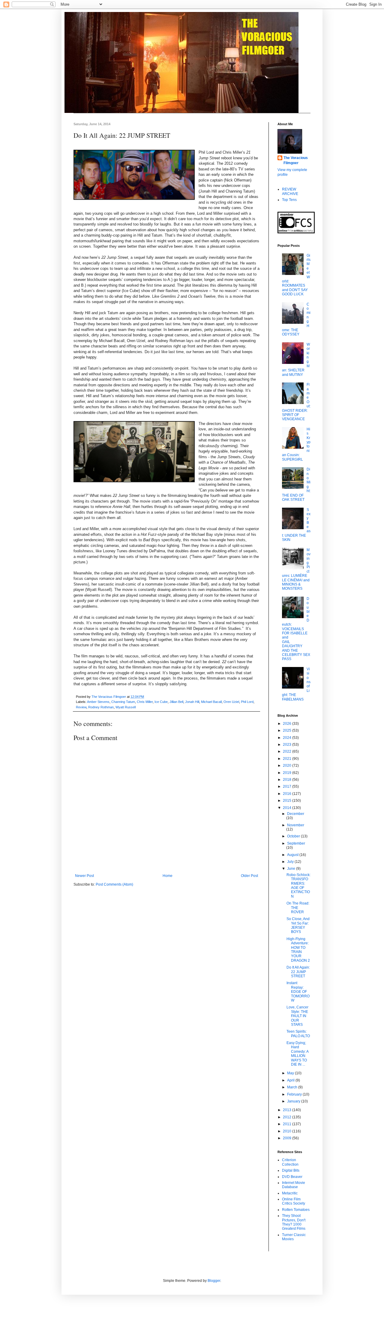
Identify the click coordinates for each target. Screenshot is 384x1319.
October (294, 836)
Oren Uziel (231, 702)
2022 (287, 751)
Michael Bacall (211, 702)
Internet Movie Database (293, 1185)
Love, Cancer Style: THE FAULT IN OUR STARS (297, 1016)
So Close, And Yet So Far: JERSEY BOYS (298, 925)
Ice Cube (161, 702)
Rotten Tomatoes (296, 1210)
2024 (287, 738)
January (294, 1101)
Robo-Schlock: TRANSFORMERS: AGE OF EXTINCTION (298, 886)
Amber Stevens (98, 702)
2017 (287, 786)
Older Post (249, 876)
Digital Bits (290, 1170)
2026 (287, 723)
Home (167, 876)
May (291, 1073)
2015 (287, 800)
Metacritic (290, 1193)
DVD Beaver (292, 1177)
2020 (287, 765)
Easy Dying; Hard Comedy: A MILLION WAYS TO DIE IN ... (297, 1054)
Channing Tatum (123, 702)
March (292, 1087)
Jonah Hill (192, 702)
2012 (287, 1117)
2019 (287, 773)
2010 (287, 1131)
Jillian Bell (176, 702)
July (291, 862)
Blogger (214, 1281)
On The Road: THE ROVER (297, 907)
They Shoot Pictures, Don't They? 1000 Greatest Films (293, 1222)
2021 (287, 759)
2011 (287, 1124)
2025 (287, 730)
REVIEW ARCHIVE (290, 191)
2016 (287, 794)
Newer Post (84, 876)
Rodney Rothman (101, 707)
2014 (287, 808)
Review (81, 707)
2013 (287, 1110)
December (295, 814)
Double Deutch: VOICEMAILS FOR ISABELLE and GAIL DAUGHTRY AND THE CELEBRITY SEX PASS (296, 629)
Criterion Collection (290, 1162)
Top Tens (289, 200)
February (295, 1094)
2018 (287, 780)
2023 (287, 744)
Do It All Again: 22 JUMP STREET (298, 971)
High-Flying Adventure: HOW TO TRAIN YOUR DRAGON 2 (298, 950)
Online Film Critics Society (293, 1201)
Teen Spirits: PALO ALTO (298, 1033)
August (293, 855)
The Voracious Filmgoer (296, 160)
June (291, 868)
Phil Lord (247, 702)
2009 (287, 1138)
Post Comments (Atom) (114, 884)
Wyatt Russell (126, 707)
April (291, 1080)
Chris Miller (145, 702)
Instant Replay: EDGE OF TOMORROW (298, 991)
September (296, 843)
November (295, 825)
